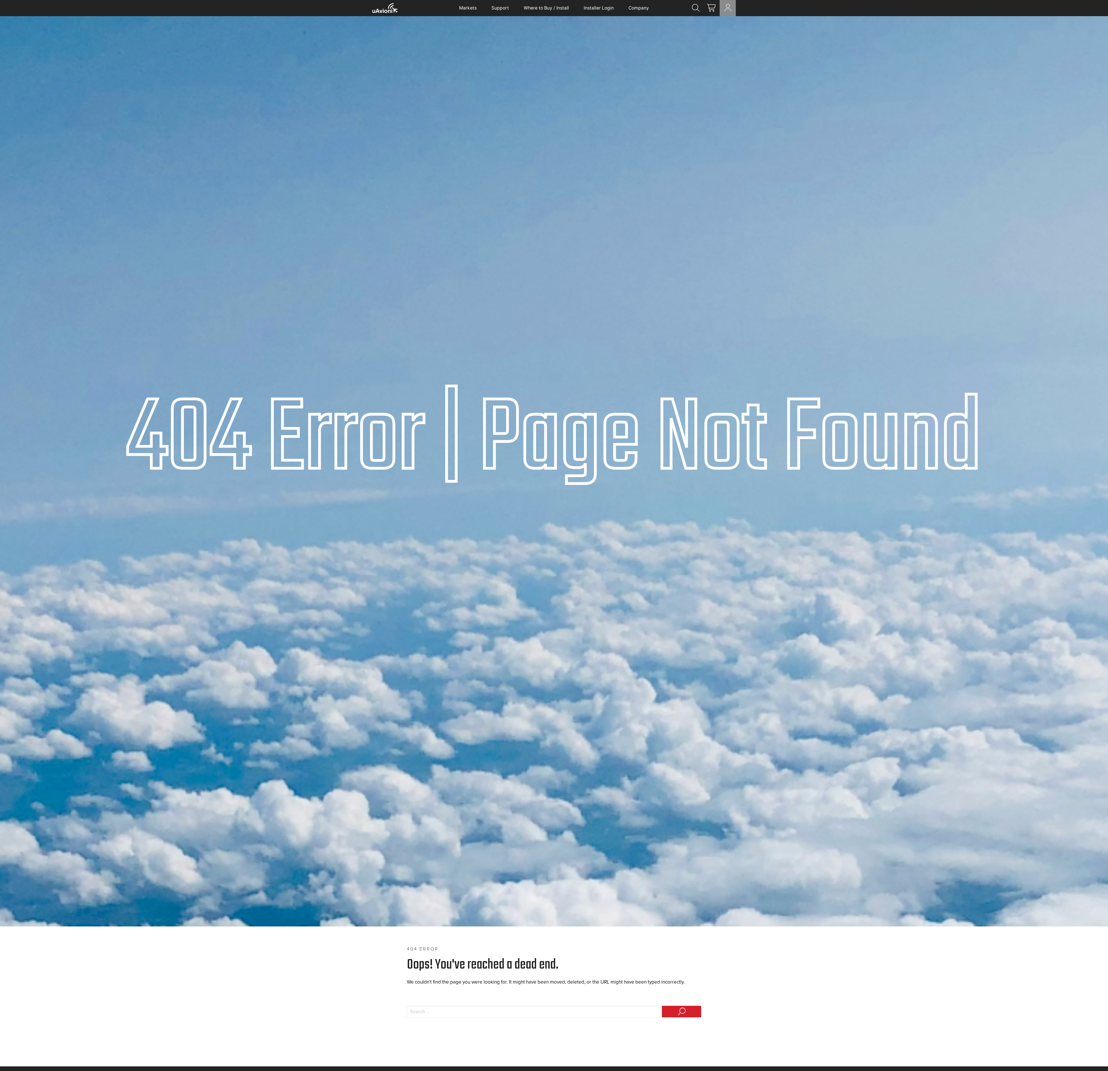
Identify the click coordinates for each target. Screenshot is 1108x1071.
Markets (468, 8)
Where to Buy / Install (546, 8)
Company (638, 8)
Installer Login (599, 8)
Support (500, 8)
